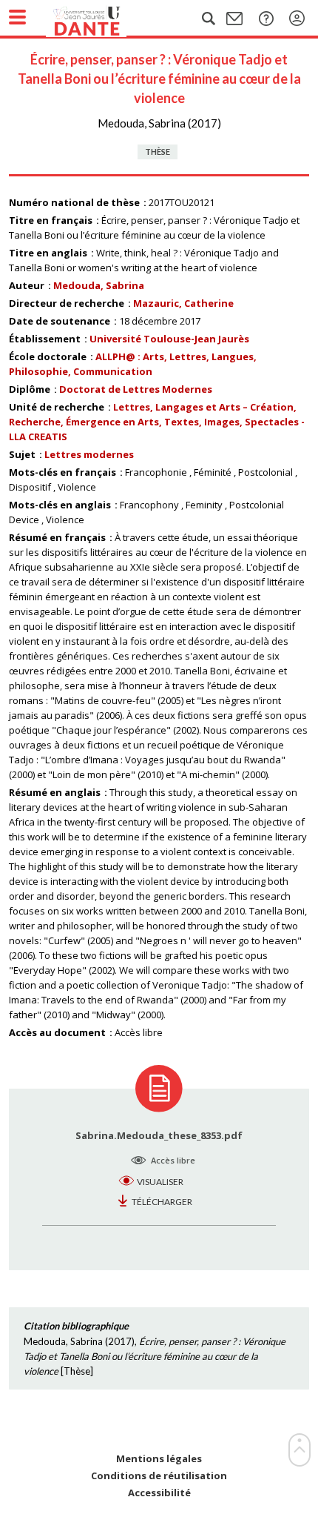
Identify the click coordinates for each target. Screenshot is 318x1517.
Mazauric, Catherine (183, 303)
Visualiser (160, 1181)
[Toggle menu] (17, 17)
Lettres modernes (89, 454)
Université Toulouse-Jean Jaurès (169, 338)
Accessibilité (159, 1492)
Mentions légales (159, 1458)
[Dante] (101, 18)
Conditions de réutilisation (159, 1475)
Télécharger (162, 1201)
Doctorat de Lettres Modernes (135, 389)
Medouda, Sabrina (98, 285)
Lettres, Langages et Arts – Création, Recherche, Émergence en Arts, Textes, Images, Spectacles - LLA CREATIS (157, 421)
